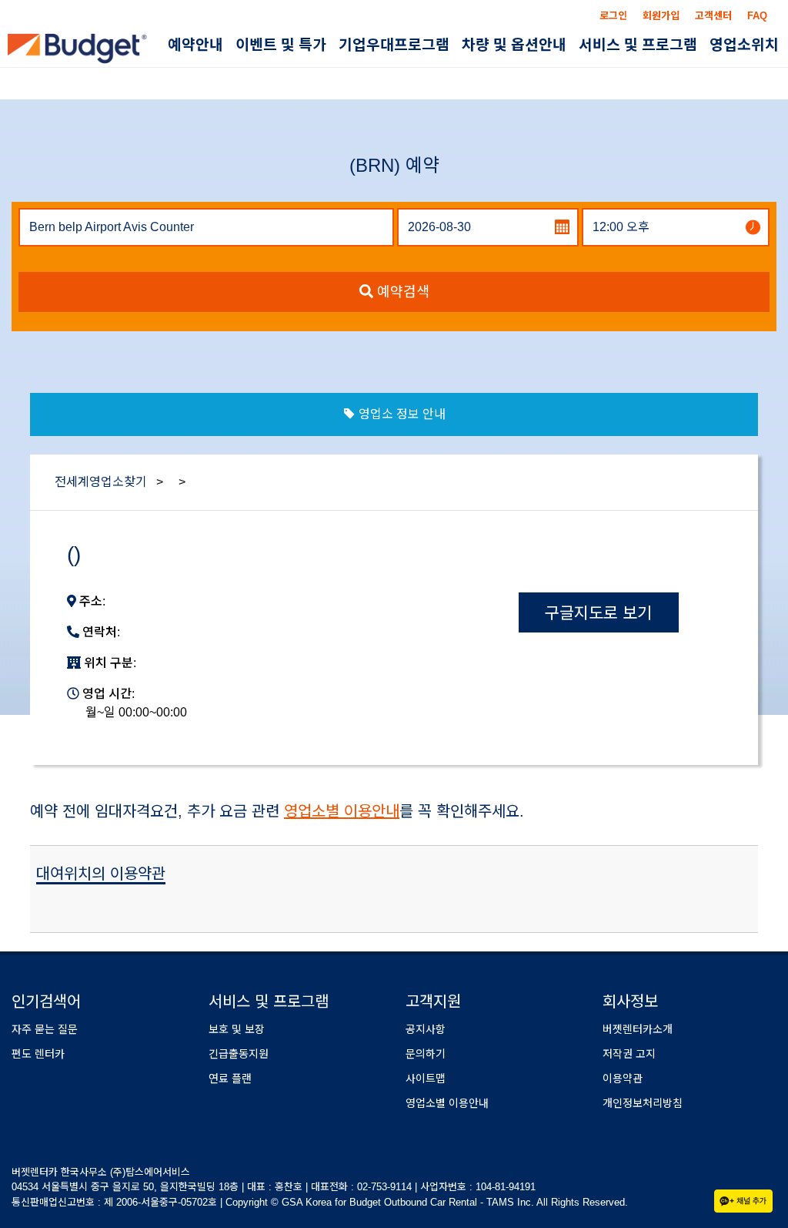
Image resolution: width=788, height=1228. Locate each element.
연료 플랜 (230, 1078)
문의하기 (426, 1054)
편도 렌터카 (38, 1054)
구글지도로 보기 (598, 613)
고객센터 (713, 16)
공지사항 (426, 1029)
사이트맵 (426, 1078)
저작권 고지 (629, 1054)
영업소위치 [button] (744, 45)
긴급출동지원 (239, 1054)
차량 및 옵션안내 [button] (514, 45)
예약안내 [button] (195, 45)
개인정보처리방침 (643, 1103)
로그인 (613, 16)
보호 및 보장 (237, 1029)
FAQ (757, 16)
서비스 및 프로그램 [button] (638, 45)
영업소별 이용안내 (341, 811)
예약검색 (401, 292)
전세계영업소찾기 (101, 481)
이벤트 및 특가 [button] (280, 45)
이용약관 (623, 1078)
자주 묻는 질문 (45, 1029)
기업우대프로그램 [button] (394, 45)
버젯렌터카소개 (638, 1029)
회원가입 (661, 16)
